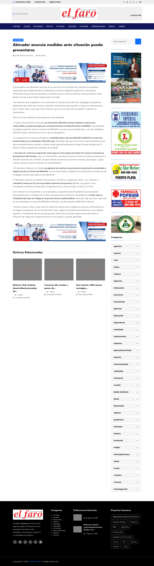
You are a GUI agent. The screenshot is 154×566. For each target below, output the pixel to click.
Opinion (111, 26)
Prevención (118, 532)
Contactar (39, 2)
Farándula (118, 329)
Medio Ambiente (121, 392)
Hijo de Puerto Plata (122, 350)
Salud (116, 461)
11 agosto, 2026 (91, 534)
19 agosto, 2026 (91, 518)
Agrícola (118, 246)
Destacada (119, 288)
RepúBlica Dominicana (122, 537)
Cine (116, 260)
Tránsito (118, 475)
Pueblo (117, 447)
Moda (116, 399)
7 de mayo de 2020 (22, 298)
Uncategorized (120, 489)
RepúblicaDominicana (126, 516)
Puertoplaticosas (121, 454)
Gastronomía (120, 336)
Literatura (118, 378)
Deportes (118, 281)
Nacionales (38, 26)
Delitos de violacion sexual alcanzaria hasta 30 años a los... (93, 527)
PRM (114, 527)
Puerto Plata (119, 522)
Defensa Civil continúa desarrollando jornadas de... (25, 288)
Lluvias (115, 542)
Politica (49, 26)
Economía (84, 26)
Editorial (118, 309)
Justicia (116, 547)
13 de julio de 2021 (85, 294)
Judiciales (72, 26)
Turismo (121, 26)
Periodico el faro (35, 561)
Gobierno (118, 343)
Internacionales (98, 26)
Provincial (118, 440)
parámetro (119, 420)
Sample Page (54, 2)
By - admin (19, 295)
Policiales (60, 26)
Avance (117, 253)
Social (116, 468)
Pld (124, 542)
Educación (118, 315)
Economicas (119, 302)
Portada (16, 26)
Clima (116, 267)
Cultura (117, 274)
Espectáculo (119, 322)
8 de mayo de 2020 (53, 294)
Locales (27, 26)
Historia (117, 357)
